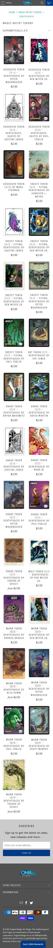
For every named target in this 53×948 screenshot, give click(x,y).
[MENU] (1, 3)
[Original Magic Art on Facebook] (26, 903)
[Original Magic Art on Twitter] (31, 903)
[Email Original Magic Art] (21, 903)
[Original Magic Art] (26, 3)
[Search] (42, 3)
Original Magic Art (17, 929)
